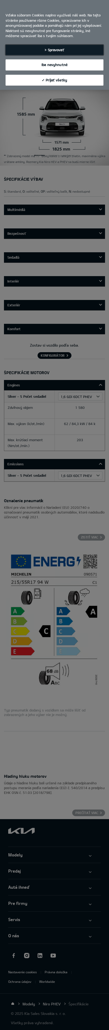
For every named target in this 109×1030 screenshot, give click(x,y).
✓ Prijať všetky (54, 80)
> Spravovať (54, 50)
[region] (54, 45)
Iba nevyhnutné (54, 65)
